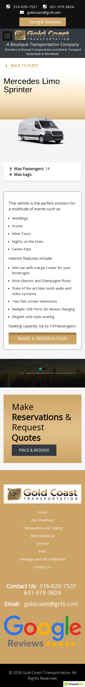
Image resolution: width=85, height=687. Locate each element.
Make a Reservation (42, 338)
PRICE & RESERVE (34, 450)
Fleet (42, 551)
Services (42, 543)
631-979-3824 (62, 6)
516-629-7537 (25, 6)
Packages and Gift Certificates (42, 559)
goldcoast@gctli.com (44, 12)
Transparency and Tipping (42, 528)
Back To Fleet (24, 65)
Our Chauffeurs (42, 520)
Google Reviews (44, 22)
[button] (40, 369)
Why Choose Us (42, 535)
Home (42, 512)
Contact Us (42, 567)
